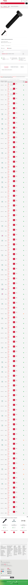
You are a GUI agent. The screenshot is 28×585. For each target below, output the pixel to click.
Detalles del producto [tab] (14, 66)
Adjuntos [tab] (22, 66)
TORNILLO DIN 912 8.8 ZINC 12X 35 (14, 525)
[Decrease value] (12, 84)
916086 (2, 104)
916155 (2, 221)
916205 (2, 391)
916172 (2, 279)
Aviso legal (24, 550)
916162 (2, 245)
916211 (2, 430)
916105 (2, 129)
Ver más (7, 564)
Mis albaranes (19, 550)
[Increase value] (12, 83)
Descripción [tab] (6, 66)
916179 (2, 304)
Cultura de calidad (16, 549)
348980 (2, 274)
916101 (2, 119)
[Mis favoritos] (23, 1)
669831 (2, 148)
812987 (2, 357)
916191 (2, 348)
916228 (2, 459)
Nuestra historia (15, 548)
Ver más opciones (8, 45)
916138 (2, 168)
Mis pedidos (19, 549)
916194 (2, 362)
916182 (2, 323)
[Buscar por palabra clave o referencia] (26, 3)
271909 (2, 498)
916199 (2, 382)
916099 (2, 114)
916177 (2, 294)
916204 (2, 386)
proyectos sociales (15, 583)
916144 (2, 187)
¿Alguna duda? (9, 48)
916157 (2, 226)
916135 (2, 163)
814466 (2, 333)
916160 (2, 236)
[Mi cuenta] (21, 1)
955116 (2, 474)
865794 (2, 493)
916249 (2, 153)
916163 (2, 250)
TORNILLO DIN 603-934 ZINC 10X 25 (23, 525)
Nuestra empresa (15, 547)
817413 (2, 508)
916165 (2, 260)
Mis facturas (19, 551)
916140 (2, 172)
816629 (2, 313)
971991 (2, 435)
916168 (2, 270)
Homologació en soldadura (10, 549)
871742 (2, 484)
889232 (2, 503)
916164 (2, 255)
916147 (2, 202)
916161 (2, 241)
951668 (2, 445)
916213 (2, 440)
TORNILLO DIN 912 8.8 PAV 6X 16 (5, 525)
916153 (2, 216)
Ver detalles (3, 45)
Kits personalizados (2, 551)
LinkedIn (3, 571)
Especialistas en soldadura (10, 548)
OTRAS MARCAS (4, 42)
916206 (2, 396)
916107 (2, 134)
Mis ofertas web (20, 548)
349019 (2, 420)
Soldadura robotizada (9, 550)
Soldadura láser (8, 551)
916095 (2, 109)
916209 (2, 416)
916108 (2, 138)
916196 (2, 372)
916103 (2, 124)
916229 (2, 464)
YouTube (1, 571)
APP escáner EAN (2, 550)
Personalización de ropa (3, 555)
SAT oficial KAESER (9, 547)
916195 (2, 367)
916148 (2, 206)
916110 (2, 143)
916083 (2, 99)
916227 (2, 454)
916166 (2, 265)
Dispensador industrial (2, 547)
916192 (2, 352)
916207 (2, 401)
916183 (2, 328)
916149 (2, 211)
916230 (2, 469)
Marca (2, 42)
